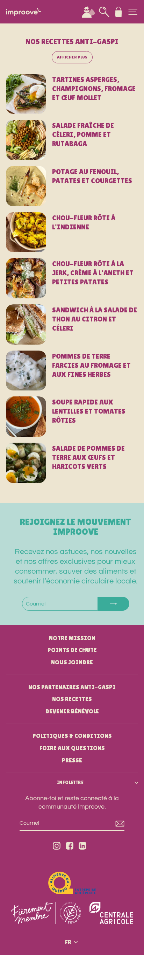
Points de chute (72, 649)
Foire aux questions (72, 748)
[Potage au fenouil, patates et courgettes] (26, 186)
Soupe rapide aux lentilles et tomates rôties (88, 411)
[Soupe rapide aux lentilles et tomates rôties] (26, 416)
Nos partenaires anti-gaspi (72, 687)
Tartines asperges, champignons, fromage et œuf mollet (94, 89)
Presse (72, 760)
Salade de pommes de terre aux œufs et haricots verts (88, 457)
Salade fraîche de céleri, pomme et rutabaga (83, 134)
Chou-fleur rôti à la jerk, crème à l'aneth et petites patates (93, 273)
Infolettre (70, 782)
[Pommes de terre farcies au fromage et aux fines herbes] (26, 371)
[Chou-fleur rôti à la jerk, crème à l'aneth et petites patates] (26, 278)
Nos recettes (72, 699)
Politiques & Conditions (72, 735)
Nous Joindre (72, 662)
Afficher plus (72, 57)
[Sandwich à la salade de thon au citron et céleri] (26, 324)
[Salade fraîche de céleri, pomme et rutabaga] (26, 140)
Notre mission (72, 638)
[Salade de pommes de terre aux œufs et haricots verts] (26, 463)
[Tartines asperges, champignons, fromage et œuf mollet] (26, 94)
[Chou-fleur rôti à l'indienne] (26, 232)
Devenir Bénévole (72, 711)
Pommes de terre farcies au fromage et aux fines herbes (91, 365)
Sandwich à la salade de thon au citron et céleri (94, 319)
